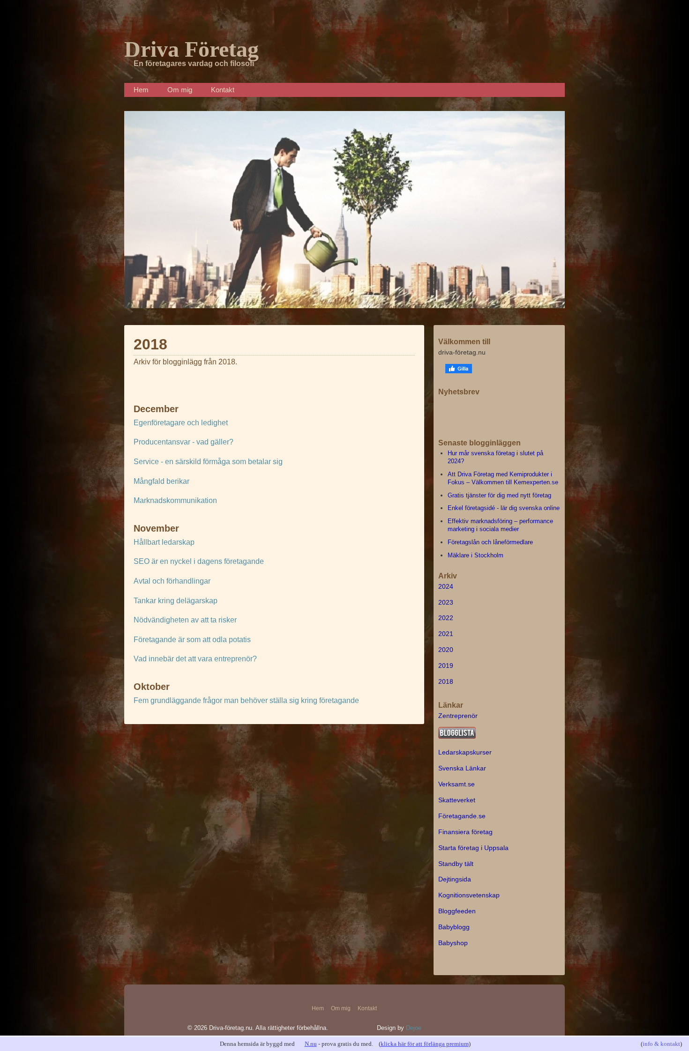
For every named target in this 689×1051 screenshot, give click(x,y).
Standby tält (455, 863)
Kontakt (222, 90)
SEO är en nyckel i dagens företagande (199, 561)
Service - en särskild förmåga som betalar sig (208, 462)
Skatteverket (456, 800)
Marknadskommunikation (175, 500)
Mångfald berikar (161, 481)
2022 (445, 618)
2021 (445, 633)
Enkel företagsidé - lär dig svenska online (504, 507)
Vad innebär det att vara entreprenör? (195, 659)
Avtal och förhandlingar (172, 581)
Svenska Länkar (462, 768)
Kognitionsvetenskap (469, 895)
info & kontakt (661, 1043)
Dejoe (413, 1027)
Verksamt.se (456, 784)
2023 (445, 602)
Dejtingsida (454, 879)
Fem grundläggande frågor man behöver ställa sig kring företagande (246, 700)
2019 (445, 665)
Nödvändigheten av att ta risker (185, 620)
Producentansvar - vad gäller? (183, 442)
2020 (445, 649)
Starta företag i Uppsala (473, 847)
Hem (141, 90)
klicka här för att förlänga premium (425, 1043)
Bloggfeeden (457, 911)
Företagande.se (462, 816)
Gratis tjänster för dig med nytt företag (499, 495)
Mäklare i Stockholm (475, 555)
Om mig (179, 90)
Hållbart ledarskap (164, 542)
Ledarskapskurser (465, 752)
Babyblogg (454, 927)
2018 (445, 681)
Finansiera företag (465, 832)
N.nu (311, 1043)
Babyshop (453, 943)
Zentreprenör (458, 715)
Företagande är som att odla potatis (192, 640)
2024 (445, 586)
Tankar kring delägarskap (175, 601)
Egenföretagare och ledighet (181, 423)
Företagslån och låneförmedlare (490, 542)
